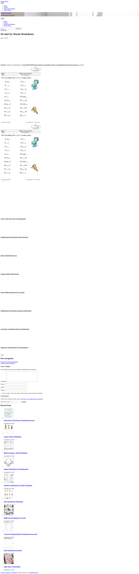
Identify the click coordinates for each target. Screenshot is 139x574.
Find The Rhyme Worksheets (13, 502)
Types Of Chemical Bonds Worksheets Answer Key (20, 534)
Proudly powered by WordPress (9, 572)
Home (5, 5)
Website (3, 390)
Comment (4, 381)
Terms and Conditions (9, 8)
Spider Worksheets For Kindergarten (16, 469)
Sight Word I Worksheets (12, 567)
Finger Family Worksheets (12, 437)
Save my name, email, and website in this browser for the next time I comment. (23, 393)
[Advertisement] (49, 50)
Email (3, 387)
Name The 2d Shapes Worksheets (9, 362)
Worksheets (4, 30)
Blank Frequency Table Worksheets (15, 453)
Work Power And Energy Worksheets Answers (19, 420)
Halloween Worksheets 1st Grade (15, 518)
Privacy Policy (7, 10)
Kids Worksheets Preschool (13, 550)
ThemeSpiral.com (33, 572)
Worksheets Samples (6, 13)
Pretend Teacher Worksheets (8, 363)
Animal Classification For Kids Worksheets (18, 485)
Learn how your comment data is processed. (32, 399)
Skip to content (4, 1)
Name (3, 384)
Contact (6, 7)
